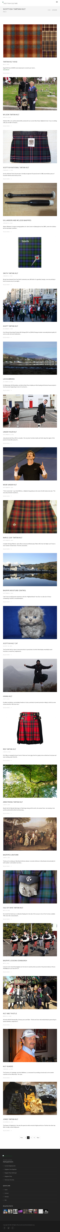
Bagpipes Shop (8, 1176)
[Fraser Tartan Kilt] (30, 1211)
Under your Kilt (10, 432)
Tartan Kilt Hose (10, 62)
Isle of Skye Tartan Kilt (13, 908)
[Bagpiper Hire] (10, 1211)
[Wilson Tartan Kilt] (30, 93)
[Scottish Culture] (10, 3)
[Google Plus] (12, 1228)
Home (49, 10)
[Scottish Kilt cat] (30, 622)
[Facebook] (4, 1228)
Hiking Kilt (7, 696)
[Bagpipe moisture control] (30, 569)
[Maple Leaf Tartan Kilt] (30, 516)
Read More (6, 73)
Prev (21, 1137)
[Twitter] (8, 1228)
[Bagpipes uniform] (30, 834)
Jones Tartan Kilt (10, 1119)
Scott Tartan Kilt (10, 326)
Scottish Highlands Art (10, 1166)
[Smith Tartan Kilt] (30, 252)
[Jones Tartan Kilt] (30, 1098)
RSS (6, 1200)
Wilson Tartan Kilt (11, 115)
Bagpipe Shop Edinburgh (11, 1173)
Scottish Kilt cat (10, 643)
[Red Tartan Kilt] (30, 728)
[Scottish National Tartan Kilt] (30, 146)
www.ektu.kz (6, 69)
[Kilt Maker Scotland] (20, 1211)
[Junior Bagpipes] (36, 1211)
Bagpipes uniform (10, 855)
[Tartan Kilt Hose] (30, 41)
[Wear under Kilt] (30, 463)
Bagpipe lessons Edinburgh (15, 961)
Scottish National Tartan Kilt (16, 167)
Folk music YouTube (9, 1180)
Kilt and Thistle (10, 1013)
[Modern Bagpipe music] (41, 1211)
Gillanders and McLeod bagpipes (17, 220)
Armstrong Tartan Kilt (13, 802)
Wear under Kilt (10, 485)
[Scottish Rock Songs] (46, 1211)
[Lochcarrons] (30, 358)
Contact (7, 1193)
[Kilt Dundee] (30, 1045)
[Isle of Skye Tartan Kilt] (30, 886)
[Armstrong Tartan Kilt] (30, 781)
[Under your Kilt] (30, 411)
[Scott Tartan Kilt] (30, 305)
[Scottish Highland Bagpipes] (25, 1211)
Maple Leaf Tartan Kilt (12, 538)
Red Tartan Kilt (9, 749)
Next (38, 1137)
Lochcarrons (9, 379)
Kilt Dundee (8, 1066)
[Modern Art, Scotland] (5, 1211)
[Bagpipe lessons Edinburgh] (30, 939)
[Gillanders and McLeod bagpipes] (30, 199)
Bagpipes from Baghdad (10, 1169)
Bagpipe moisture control (14, 590)
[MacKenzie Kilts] (15, 1211)
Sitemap (7, 1196)
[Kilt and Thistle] (30, 992)
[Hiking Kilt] (30, 675)
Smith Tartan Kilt (10, 273)
